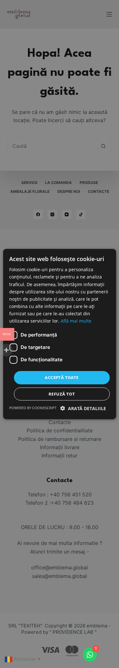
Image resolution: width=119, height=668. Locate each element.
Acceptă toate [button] (61, 377)
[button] (83, 408)
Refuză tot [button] (62, 393)
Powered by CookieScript (32, 407)
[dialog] (59, 334)
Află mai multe (76, 321)
